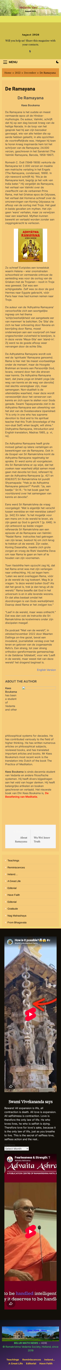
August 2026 (30, 34)
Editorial (11, 888)
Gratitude (12, 908)
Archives (9, 1144)
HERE (44, 1343)
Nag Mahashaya (16, 915)
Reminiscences (16, 867)
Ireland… (12, 874)
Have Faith (13, 894)
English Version (46, 669)
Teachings (13, 860)
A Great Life (14, 881)
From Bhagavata (17, 922)
